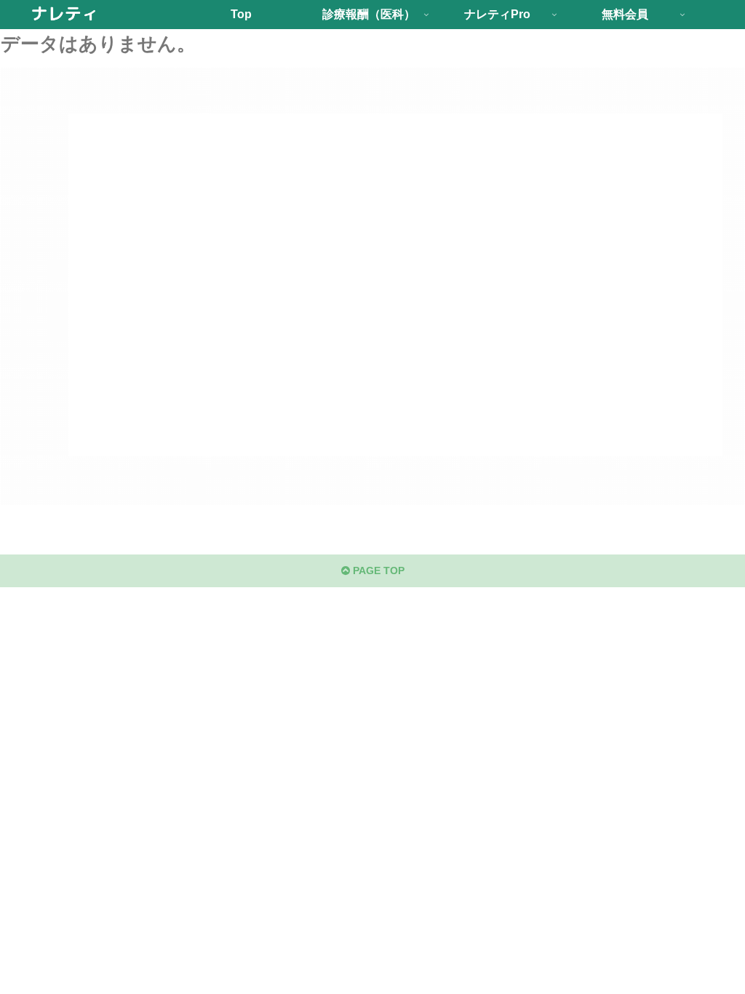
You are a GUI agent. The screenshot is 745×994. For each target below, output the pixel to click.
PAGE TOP (377, 570)
